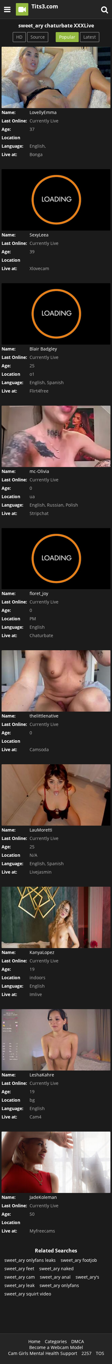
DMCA (77, 1341)
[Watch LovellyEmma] (56, 77)
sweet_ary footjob (79, 1260)
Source (37, 37)
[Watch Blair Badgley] (56, 314)
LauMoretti (41, 830)
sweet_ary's (87, 1277)
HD (19, 37)
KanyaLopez (42, 952)
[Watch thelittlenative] (56, 681)
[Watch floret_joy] (56, 558)
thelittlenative (44, 716)
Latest (89, 37)
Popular (67, 37)
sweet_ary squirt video (27, 1294)
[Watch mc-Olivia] (56, 436)
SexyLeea (39, 235)
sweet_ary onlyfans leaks (30, 1260)
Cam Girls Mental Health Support (42, 1353)
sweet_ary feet (19, 1268)
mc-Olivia (39, 471)
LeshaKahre (42, 1075)
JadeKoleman (43, 1197)
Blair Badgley (43, 349)
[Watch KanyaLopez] (56, 917)
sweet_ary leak (19, 1285)
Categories (56, 1341)
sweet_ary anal (55, 1277)
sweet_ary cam (19, 1277)
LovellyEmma (43, 112)
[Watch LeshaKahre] (56, 1040)
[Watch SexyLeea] (56, 200)
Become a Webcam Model (56, 1347)
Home (34, 1341)
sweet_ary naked (56, 1268)
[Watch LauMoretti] (56, 795)
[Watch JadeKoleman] (56, 1162)
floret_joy (39, 593)
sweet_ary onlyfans (59, 1285)
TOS (100, 1353)
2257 (86, 1353)
